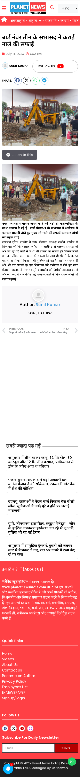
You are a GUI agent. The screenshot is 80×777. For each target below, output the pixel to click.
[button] (18, 80)
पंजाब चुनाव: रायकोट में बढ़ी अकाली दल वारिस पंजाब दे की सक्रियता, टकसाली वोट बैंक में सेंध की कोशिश (41, 484)
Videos (8, 659)
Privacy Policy (14, 681)
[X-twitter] (13, 728)
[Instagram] (30, 728)
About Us (10, 664)
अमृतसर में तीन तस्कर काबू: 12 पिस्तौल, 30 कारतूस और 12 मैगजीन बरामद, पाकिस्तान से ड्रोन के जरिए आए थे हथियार (41, 462)
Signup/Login (13, 698)
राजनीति (51, 21)
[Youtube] (60, 66)
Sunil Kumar (48, 304)
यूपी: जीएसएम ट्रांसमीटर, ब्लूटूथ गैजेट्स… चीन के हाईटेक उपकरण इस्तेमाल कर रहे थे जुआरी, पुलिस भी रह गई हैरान (41, 528)
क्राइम (65, 21)
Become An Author (18, 675)
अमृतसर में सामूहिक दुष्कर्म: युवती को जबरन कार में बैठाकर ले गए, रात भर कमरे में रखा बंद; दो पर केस (41, 550)
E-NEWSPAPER (13, 692)
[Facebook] (68, 66)
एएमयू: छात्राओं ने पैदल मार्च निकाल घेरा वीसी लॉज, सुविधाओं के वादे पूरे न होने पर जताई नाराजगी (41, 506)
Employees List (15, 686)
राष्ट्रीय (33, 21)
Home (7, 653)
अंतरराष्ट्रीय (17, 21)
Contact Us (12, 670)
